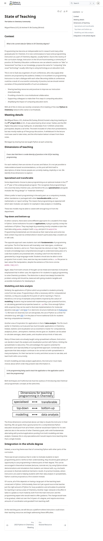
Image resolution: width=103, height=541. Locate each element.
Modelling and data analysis (84, 32)
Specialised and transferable (84, 26)
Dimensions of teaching (82, 23)
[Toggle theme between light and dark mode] (98, 3)
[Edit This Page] (61, 11)
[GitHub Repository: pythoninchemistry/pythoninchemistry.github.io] (58, 11)
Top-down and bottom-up (83, 29)
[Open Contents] (82, 12)
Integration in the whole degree (84, 36)
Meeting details (79, 20)
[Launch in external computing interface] (66, 11)
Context (76, 16)
